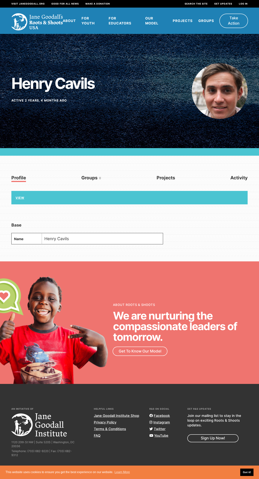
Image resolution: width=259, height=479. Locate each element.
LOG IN (243, 3)
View (20, 198)
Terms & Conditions (110, 429)
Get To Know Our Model (140, 351)
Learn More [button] (122, 472)
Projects (183, 21)
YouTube (161, 436)
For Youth (88, 20)
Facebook (162, 416)
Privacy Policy (105, 422)
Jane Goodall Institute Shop (116, 416)
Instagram (161, 422)
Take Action (233, 21)
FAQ (97, 436)
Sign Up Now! (213, 438)
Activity (239, 178)
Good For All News (65, 3)
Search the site (196, 3)
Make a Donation (98, 3)
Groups (206, 21)
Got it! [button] (247, 472)
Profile (18, 178)
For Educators (120, 20)
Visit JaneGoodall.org (28, 3)
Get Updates (223, 3)
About (69, 21)
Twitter (160, 429)
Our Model (151, 20)
